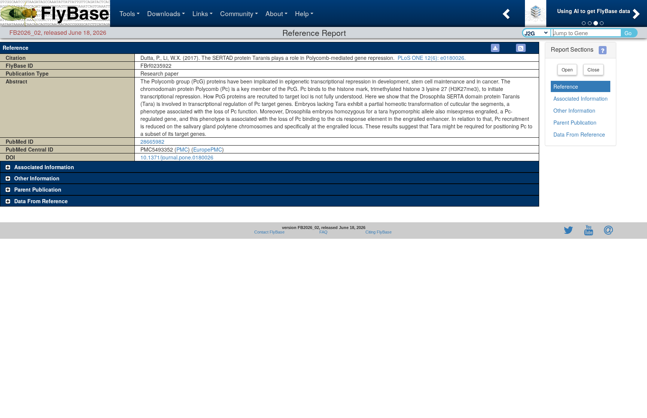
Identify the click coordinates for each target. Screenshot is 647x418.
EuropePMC (207, 149)
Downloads (163, 13)
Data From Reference (579, 134)
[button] (505, 11)
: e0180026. (431, 57)
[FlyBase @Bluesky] (525, 231)
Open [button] (567, 69)
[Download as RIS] (495, 48)
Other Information (574, 110)
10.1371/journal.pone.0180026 (176, 157)
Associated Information (580, 98)
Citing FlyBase (377, 232)
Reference (565, 86)
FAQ (323, 232)
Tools (127, 13)
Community (236, 13)
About (274, 13)
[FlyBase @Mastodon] (547, 231)
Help (302, 13)
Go (628, 33)
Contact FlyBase (269, 232)
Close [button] (593, 69)
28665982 (152, 141)
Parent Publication (574, 122)
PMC (182, 149)
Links (200, 13)
